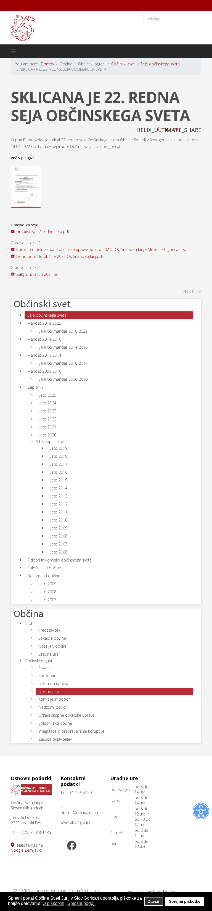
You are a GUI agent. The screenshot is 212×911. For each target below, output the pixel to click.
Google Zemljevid (26, 850)
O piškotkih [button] (53, 903)
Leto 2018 (58, 456)
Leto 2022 (47, 419)
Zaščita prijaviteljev (55, 739)
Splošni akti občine (44, 567)
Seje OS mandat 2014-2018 (63, 347)
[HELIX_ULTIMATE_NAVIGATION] (13, 51)
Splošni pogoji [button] (81, 903)
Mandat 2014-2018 (44, 339)
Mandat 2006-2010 (44, 371)
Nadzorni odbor (52, 707)
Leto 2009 (58, 528)
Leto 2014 (58, 488)
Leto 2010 (58, 520)
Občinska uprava (53, 683)
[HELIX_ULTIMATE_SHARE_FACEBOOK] (158, 129)
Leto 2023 (47, 411)
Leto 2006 (58, 552)
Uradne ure (48, 654)
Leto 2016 (58, 472)
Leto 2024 (47, 403)
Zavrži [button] (153, 901)
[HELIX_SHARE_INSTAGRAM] (175, 129)
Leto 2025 (47, 395)
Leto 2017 (58, 464)
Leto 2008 (58, 536)
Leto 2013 (58, 496)
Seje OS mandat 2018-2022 (63, 331)
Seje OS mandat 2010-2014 (63, 363)
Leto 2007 (58, 544)
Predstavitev (49, 630)
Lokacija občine (52, 638)
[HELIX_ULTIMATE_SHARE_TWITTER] (166, 129)
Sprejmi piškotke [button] (184, 901)
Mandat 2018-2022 (44, 323)
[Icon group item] (71, 846)
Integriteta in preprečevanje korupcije (71, 731)
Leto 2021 (47, 427)
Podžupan (47, 675)
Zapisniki (35, 387)
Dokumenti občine (43, 575)
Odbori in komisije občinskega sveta (59, 560)
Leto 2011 (58, 512)
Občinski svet (50, 691)
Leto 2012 (58, 504)
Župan (44, 667)
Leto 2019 (58, 448)
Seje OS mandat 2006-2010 (63, 379)
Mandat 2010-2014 (44, 355)
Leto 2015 (58, 480)
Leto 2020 (47, 435)
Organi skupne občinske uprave (66, 715)
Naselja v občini (52, 646)
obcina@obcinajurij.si (79, 812)
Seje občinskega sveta (47, 315)
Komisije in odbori (54, 699)
